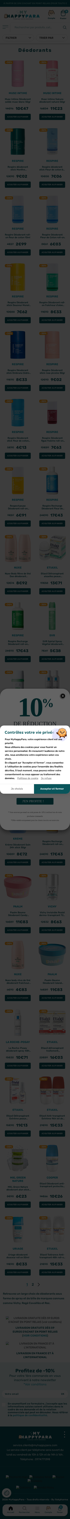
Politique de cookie (27, 778)
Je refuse (46, 778)
